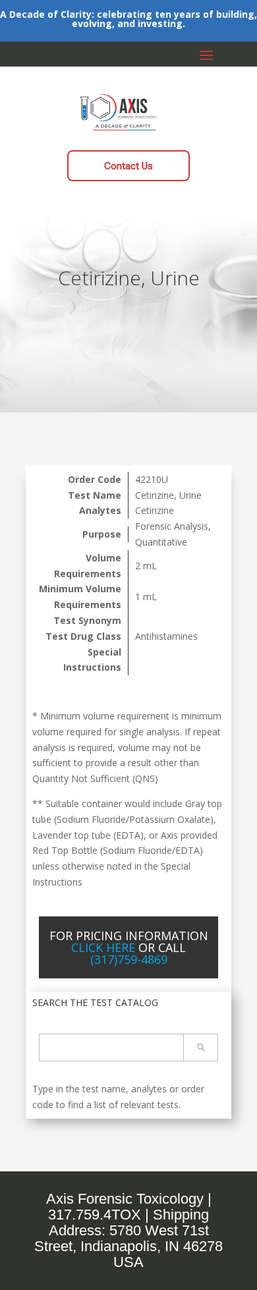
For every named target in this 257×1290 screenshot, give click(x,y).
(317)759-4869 (128, 959)
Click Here (103, 947)
